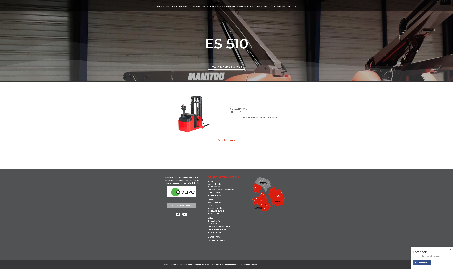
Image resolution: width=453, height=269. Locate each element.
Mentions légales (231, 264)
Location (242, 6)
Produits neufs (198, 6)
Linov (248, 264)
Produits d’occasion (222, 6)
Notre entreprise (176, 6)
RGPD (242, 264)
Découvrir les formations (182, 205)
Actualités (279, 6)
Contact (293, 6)
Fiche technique (226, 140)
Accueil (159, 6)
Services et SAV (259, 6)
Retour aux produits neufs (227, 66)
